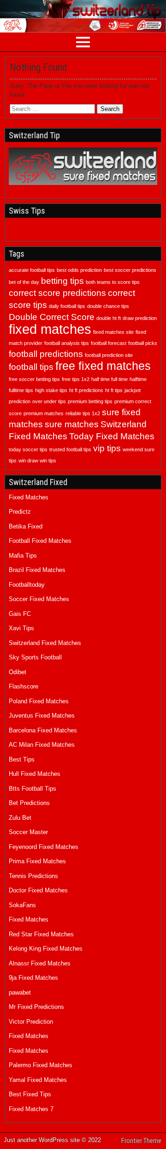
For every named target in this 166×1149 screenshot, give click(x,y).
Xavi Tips (21, 628)
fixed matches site (113, 332)
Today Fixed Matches (111, 436)
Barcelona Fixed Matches (43, 730)
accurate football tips (32, 270)
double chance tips (108, 306)
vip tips (107, 448)
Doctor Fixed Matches (38, 890)
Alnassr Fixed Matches (40, 963)
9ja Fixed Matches (33, 977)
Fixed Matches (28, 497)
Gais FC (20, 613)
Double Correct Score (52, 317)
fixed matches (50, 329)
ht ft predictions (86, 390)
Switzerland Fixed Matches (45, 642)
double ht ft (108, 318)
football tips (31, 367)
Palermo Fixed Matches (40, 1065)
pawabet (20, 992)
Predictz (20, 511)
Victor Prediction (31, 1021)
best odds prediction (79, 270)
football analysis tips (66, 343)
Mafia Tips (23, 555)
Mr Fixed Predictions (36, 1006)
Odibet (17, 672)
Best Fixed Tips (30, 1094)
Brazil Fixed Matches (37, 569)
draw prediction (140, 318)
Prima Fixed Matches (37, 861)
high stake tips (51, 390)
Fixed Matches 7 (31, 1109)
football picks (142, 343)
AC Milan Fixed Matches (42, 744)
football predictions (46, 354)
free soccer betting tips (34, 379)
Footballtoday (27, 584)
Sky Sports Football (35, 657)
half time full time (109, 379)
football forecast (108, 343)
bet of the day (24, 282)
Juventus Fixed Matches (42, 715)
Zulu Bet (20, 817)
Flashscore (23, 686)
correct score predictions (57, 293)
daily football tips (67, 306)
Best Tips (22, 759)
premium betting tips (90, 401)
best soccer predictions (130, 270)
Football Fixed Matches (40, 540)
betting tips (62, 281)
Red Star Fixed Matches (41, 934)
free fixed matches (103, 366)
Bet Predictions (29, 802)
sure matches (72, 424)
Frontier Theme (141, 1141)
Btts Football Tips (32, 788)
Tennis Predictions (33, 876)
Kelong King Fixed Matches (46, 948)
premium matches (44, 413)
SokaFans (22, 905)
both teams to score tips (113, 282)
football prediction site (109, 355)
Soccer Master (28, 832)
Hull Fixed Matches (34, 773)
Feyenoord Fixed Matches (43, 846)
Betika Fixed (25, 526)
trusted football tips (70, 449)
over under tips (49, 401)
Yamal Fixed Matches (38, 1079)
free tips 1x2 (75, 379)
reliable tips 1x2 (82, 413)
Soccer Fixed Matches (39, 599)
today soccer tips (28, 449)
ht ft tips (114, 390)
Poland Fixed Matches (39, 701)
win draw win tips (37, 460)
